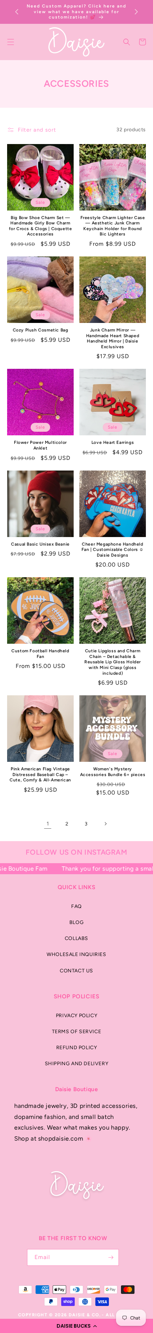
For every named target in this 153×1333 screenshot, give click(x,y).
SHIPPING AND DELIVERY (77, 1064)
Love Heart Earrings (112, 442)
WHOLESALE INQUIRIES (76, 954)
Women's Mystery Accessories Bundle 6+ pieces (113, 771)
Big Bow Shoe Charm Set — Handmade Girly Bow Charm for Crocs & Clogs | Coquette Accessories (40, 226)
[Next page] (105, 824)
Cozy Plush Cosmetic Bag (40, 330)
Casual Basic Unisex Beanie (40, 544)
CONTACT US (76, 971)
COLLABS (76, 938)
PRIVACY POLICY (76, 1016)
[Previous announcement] (17, 12)
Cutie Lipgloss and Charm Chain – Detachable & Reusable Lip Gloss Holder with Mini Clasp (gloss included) (112, 661)
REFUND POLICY (76, 1048)
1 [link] (48, 823)
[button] (76, 1326)
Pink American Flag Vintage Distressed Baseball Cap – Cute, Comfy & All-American (40, 774)
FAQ (76, 906)
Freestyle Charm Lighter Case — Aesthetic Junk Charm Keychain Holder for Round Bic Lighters (112, 226)
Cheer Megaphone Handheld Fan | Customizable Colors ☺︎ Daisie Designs (112, 550)
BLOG (76, 922)
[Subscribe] (110, 1257)
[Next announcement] (136, 12)
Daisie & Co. (85, 1314)
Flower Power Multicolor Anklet (40, 445)
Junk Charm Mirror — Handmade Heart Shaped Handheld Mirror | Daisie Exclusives (112, 338)
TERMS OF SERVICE (76, 1032)
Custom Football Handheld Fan (40, 653)
